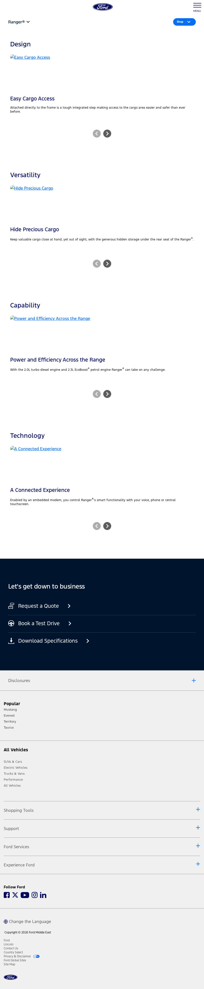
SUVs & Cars (13, 762)
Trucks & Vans (14, 774)
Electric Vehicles (15, 768)
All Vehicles (12, 786)
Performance (13, 780)
